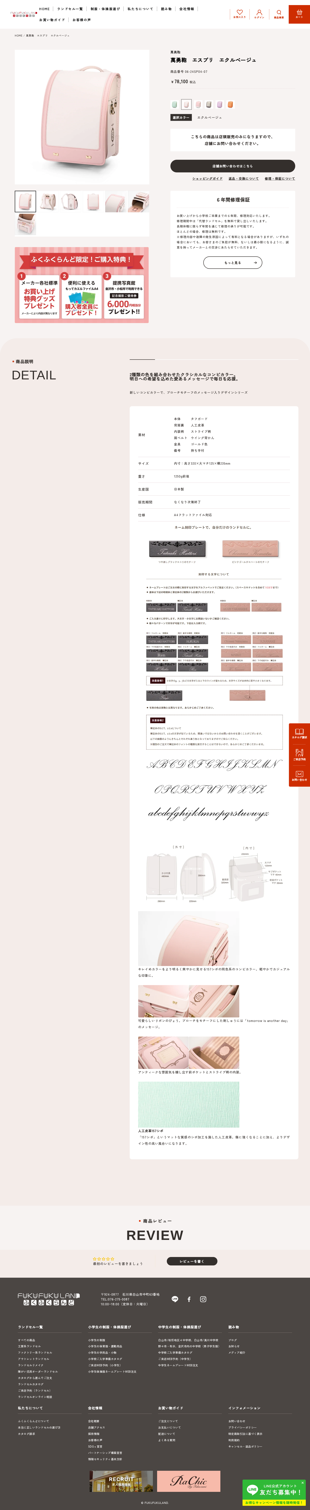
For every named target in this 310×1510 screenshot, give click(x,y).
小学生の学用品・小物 (102, 1352)
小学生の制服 (96, 1340)
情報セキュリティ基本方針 (105, 1459)
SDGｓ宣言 (95, 1446)
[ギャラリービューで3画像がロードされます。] (70, 201)
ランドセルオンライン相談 (35, 1397)
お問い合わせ (236, 1421)
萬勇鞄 (175, 52)
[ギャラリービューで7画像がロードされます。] (25, 224)
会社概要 (94, 1421)
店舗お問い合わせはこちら (233, 166)
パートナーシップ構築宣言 (105, 1453)
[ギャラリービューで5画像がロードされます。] (116, 201)
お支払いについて (169, 1427)
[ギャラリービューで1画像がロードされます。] (25, 201)
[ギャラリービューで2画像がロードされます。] (48, 201)
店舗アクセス (96, 1427)
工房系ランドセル (29, 1346)
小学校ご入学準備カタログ (105, 1359)
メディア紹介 (236, 1352)
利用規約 (234, 1440)
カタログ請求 (26, 1434)
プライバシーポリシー (242, 1427)
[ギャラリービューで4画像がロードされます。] (93, 201)
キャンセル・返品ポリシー (245, 1446)
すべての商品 (26, 1340)
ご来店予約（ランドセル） (35, 1390)
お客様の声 (95, 1440)
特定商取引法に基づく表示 (245, 1434)
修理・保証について (280, 178)
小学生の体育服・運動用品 (105, 1346)
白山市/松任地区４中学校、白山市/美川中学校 (188, 1340)
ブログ (232, 1340)
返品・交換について (244, 178)
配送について (166, 1434)
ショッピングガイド (207, 178)
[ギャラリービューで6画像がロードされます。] (138, 201)
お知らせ (234, 1346)
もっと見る (232, 262)
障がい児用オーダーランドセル (38, 1371)
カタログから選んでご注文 (35, 1378)
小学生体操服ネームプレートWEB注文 (112, 1371)
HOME (19, 35)
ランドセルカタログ (31, 1384)
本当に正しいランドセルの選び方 (39, 1427)
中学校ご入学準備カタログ (175, 1352)
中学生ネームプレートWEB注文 (178, 1365)
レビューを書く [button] (192, 1261)
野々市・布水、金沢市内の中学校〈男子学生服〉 (189, 1346)
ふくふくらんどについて (33, 1421)
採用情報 (94, 1434)
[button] (279, 14)
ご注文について (168, 1421)
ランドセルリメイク (31, 1365)
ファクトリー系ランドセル (35, 1352)
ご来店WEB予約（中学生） (175, 1359)
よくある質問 (166, 1440)
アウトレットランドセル (33, 1359)
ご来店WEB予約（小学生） (105, 1365)
